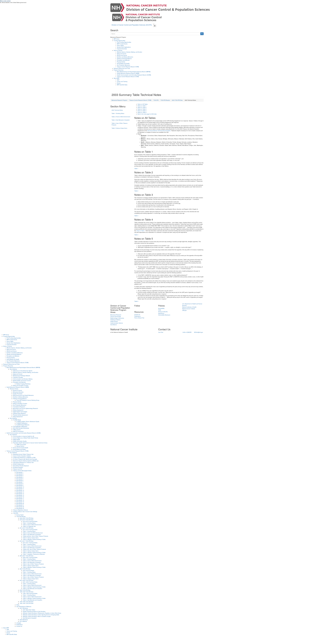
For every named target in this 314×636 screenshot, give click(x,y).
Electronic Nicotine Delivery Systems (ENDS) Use (26, 461)
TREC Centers (17, 429)
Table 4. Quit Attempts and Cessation (32, 600)
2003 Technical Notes (117, 110)
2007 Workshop (24, 608)
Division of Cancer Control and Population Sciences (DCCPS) (132, 25)
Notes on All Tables (143, 104)
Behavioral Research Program (119, 100)
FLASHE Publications (21, 423)
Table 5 (136, 301)
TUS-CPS (155, 100)
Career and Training (122, 81)
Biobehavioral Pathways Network (21, 375)
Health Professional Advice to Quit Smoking (34, 611)
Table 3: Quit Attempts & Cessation (121, 120)
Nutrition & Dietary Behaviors (20, 397)
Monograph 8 (19, 484)
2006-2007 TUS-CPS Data (26, 556)
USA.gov (184, 310)
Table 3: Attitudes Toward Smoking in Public (34, 587)
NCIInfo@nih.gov (198, 332)
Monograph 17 (20, 498)
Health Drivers (114, 321)
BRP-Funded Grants (122, 44)
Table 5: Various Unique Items (119, 128)
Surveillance (113, 324)
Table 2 (136, 191)
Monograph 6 (19, 480)
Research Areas (14, 389)
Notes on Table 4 (142, 111)
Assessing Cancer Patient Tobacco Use (23, 454)
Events (118, 83)
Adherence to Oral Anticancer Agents (22, 371)
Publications (137, 316)
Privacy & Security (163, 311)
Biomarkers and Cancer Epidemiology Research (25, 408)
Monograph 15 (20, 495)
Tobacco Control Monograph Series (22, 470)
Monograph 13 (20, 492)
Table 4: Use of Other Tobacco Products (119, 124)
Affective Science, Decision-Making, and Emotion (129, 52)
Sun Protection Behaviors (123, 65)
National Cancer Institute (188, 308)
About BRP (116, 78)
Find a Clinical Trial (139, 318)
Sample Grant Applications (124, 47)
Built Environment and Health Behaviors (23, 395)
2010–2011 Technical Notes (30, 542)
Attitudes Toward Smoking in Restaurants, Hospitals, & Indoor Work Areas (42, 613)
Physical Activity (121, 62)
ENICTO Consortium (18, 431)
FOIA (159, 310)
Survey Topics (20, 515)
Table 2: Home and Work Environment (33, 533)
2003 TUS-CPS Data (177, 100)
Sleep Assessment (18, 416)
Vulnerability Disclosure (164, 315)
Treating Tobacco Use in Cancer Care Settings (25, 511)
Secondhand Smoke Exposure (21, 466)
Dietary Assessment (18, 410)
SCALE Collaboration (18, 464)
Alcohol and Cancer (122, 55)
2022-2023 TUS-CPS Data (26, 518)
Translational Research (19, 407)
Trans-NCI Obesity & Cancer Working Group (27, 400)
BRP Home (116, 39)
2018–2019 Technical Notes (30, 521)
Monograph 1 (19, 472)
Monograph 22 (20, 506)
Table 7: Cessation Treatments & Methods (34, 554)
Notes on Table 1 (142, 106)
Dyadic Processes (17, 393)
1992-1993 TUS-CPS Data (26, 603)
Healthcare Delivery (115, 320)
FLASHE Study (17, 420)
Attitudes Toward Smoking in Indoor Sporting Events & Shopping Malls (41, 615)
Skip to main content (5, 1)
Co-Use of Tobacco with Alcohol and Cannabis (25, 459)
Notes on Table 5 (142, 112)
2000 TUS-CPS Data (25, 590)
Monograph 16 (20, 497)
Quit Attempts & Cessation (29, 618)
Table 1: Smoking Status (118, 113)
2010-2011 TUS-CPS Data (26, 541)
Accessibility (161, 308)
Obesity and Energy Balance (124, 58)
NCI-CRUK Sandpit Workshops (21, 428)
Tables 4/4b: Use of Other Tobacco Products (34, 549)
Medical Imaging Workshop (23, 384)
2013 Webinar (23, 621)
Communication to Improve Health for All (23, 436)
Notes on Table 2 (142, 107)
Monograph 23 (20, 508)
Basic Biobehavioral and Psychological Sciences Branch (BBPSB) (134, 71)
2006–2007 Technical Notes (30, 557)
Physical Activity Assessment (20, 415)
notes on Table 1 (140, 230)
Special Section (20, 446)
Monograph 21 (20, 505)
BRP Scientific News (122, 85)
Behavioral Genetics (18, 392)
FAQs (17, 605)
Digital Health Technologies (20, 411)
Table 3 (136, 215)
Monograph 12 (20, 490)
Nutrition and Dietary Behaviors (125, 57)
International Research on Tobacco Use (23, 462)
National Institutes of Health (189, 307)
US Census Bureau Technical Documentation (159, 130)
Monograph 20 (20, 503)
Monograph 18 (20, 500)
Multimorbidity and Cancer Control (22, 380)
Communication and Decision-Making (22, 379)
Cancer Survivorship (115, 316)
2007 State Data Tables (29, 610)
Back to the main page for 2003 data (147, 114)
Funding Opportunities (119, 40)
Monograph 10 (20, 487)
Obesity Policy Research (19, 413)
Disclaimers (161, 313)
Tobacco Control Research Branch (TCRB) (128, 67)
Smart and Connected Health (20, 448)
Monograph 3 (19, 475)
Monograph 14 (20, 493)
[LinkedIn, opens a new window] (134, 308)
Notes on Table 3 (142, 109)
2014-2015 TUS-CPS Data (26, 528)
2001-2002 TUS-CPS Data (26, 580)
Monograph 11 (20, 488)
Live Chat (160, 332)
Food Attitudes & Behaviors (20, 426)
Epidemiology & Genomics (117, 318)
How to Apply (120, 45)
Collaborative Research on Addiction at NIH (24, 457)
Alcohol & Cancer (17, 390)
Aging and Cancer (121, 53)
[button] (202, 33)
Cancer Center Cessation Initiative (22, 456)
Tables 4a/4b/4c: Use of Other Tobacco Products (35, 536)
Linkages (18, 623)
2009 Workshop (24, 619)
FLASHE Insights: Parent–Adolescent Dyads (27, 421)
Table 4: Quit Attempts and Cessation (32, 588)
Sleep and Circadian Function (20, 385)
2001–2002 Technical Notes (30, 582)
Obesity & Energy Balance (20, 398)
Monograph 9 (19, 485)
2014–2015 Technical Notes (30, 529)
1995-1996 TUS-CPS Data (26, 601)
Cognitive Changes (18, 377)
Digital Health (16, 439)
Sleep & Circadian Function (20, 403)
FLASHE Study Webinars (22, 425)
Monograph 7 (19, 482)
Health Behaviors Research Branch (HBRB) (128, 73)
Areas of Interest (118, 50)
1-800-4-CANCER (186, 332)
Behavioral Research (115, 315)
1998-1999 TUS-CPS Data (26, 592)
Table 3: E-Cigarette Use (29, 526)
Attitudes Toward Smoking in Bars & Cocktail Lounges (37, 616)
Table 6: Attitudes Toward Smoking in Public (34, 539)
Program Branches (118, 70)
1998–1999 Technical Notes (30, 593)
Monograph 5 (19, 479)
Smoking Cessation (18, 467)
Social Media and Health (123, 63)
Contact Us (137, 314)
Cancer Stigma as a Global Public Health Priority (25, 438)
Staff (118, 80)
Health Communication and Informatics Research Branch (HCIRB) (134, 75)
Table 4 (136, 235)
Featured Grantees (122, 49)
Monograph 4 (19, 477)
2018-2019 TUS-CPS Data (26, 520)
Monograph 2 (19, 474)
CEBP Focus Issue (21, 444)
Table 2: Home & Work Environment (121, 116)
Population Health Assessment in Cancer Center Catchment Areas (30, 443)
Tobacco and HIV (17, 469)
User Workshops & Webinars (23, 606)
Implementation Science (116, 323)
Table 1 (136, 168)
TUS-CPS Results (165, 100)
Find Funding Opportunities (124, 42)
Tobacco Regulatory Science (20, 510)
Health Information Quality (20, 441)
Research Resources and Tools (122, 68)
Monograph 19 (20, 502)
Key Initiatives (13, 369)
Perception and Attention (123, 60)
